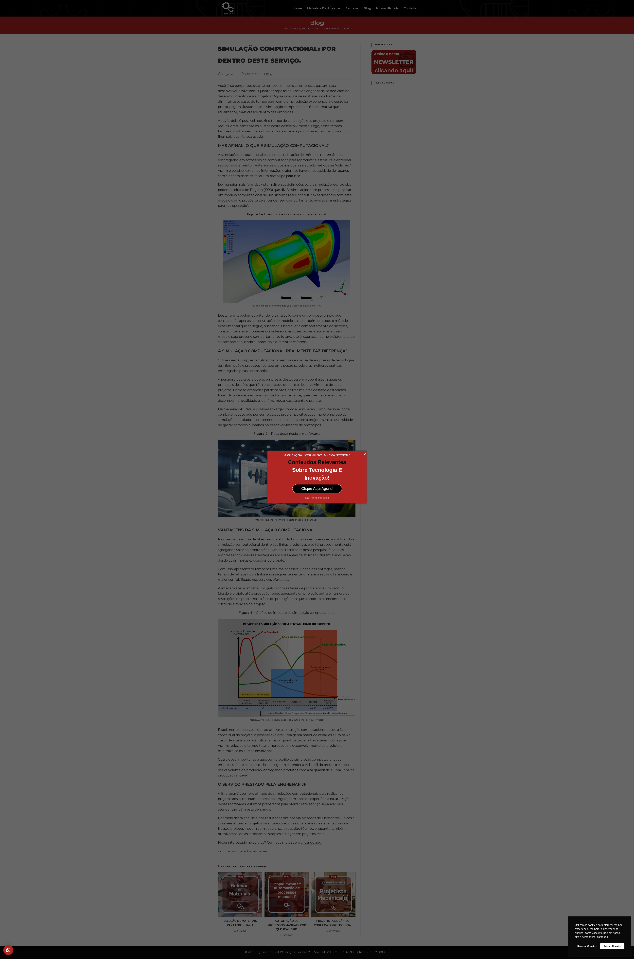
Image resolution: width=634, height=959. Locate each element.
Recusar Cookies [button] (587, 946)
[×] (8, 950)
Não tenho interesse (317, 497)
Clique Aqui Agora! (317, 488)
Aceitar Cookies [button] (612, 946)
